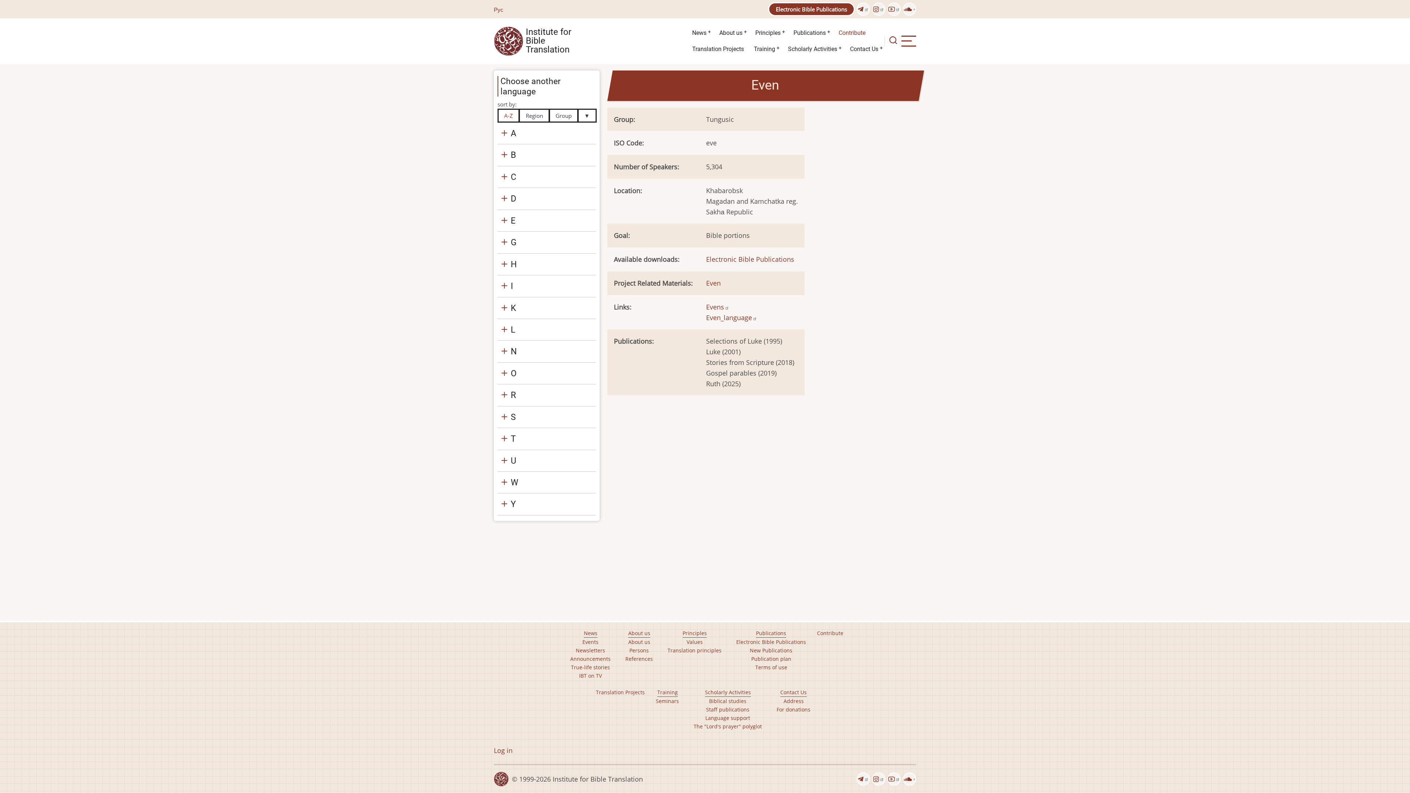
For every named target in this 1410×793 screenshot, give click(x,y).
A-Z (508, 115)
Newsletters (590, 650)
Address (794, 701)
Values (695, 641)
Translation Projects (718, 49)
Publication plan (771, 658)
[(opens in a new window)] (863, 9)
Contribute (852, 32)
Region (534, 115)
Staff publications (727, 709)
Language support (727, 717)
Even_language (729, 317)
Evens (715, 307)
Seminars (667, 701)
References (639, 658)
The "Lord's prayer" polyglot (728, 726)
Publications (809, 32)
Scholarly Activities (812, 49)
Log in (503, 750)
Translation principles (695, 650)
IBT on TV (590, 675)
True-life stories (590, 667)
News (699, 32)
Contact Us (864, 49)
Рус (498, 9)
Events (590, 641)
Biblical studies (727, 701)
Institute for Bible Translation (548, 41)
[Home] (508, 40)
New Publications (771, 650)
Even (713, 283)
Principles (768, 32)
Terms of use (771, 667)
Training (764, 49)
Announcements (590, 658)
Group (564, 115)
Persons (639, 650)
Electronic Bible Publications (811, 9)
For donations (793, 709)
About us (730, 32)
